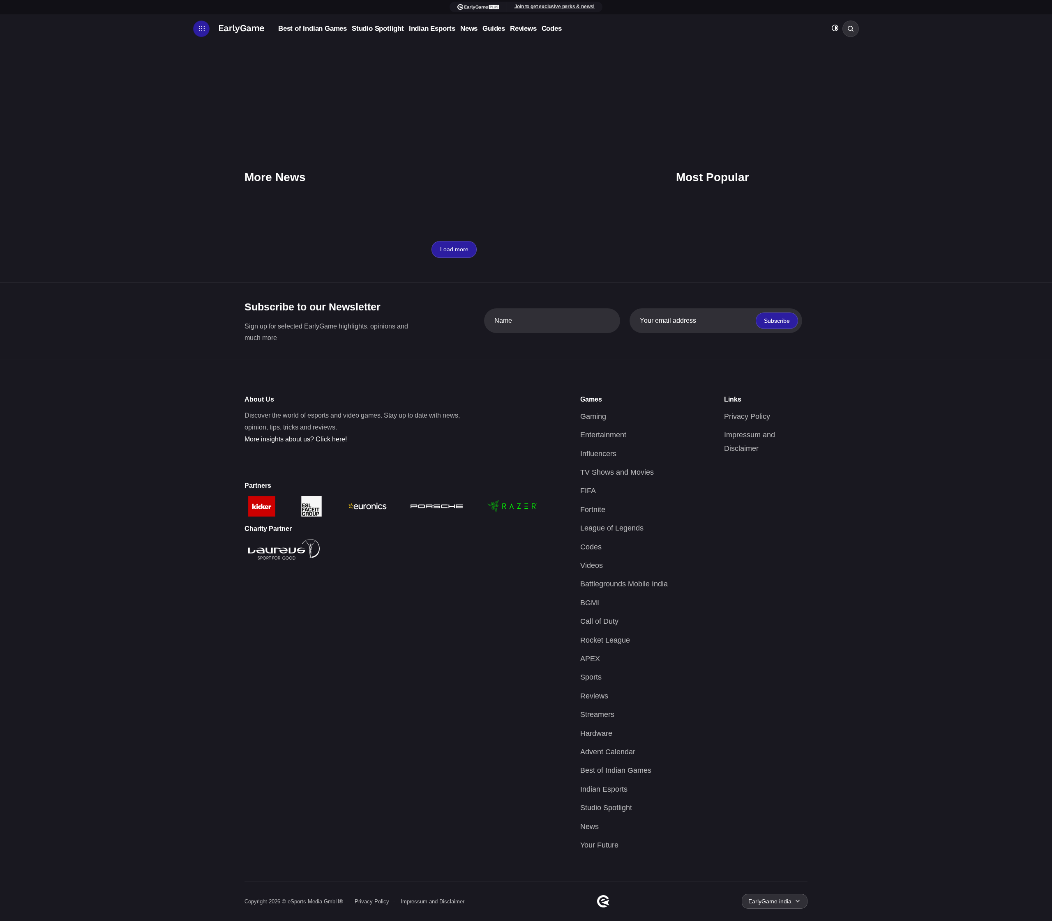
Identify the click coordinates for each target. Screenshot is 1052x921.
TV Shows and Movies (617, 472)
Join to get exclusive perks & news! (554, 6)
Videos (591, 565)
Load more (454, 249)
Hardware (596, 733)
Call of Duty (599, 621)
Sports (591, 677)
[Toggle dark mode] (835, 29)
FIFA (588, 491)
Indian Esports (432, 28)
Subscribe (777, 320)
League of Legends (612, 528)
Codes (552, 28)
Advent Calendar (607, 752)
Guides (493, 28)
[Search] (850, 29)
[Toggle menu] (201, 29)
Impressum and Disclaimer (432, 901)
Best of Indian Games (312, 28)
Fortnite (592, 509)
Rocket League (605, 640)
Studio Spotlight (378, 28)
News (469, 28)
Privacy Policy (747, 416)
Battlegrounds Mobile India (624, 584)
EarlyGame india (769, 901)
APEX (590, 659)
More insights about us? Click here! (296, 439)
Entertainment (603, 435)
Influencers (598, 454)
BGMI (589, 603)
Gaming (593, 416)
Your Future (599, 845)
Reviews (523, 28)
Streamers (597, 714)
